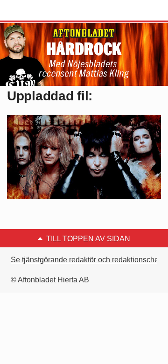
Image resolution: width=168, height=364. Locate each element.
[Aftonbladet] (42, 11)
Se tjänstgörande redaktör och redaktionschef (86, 260)
